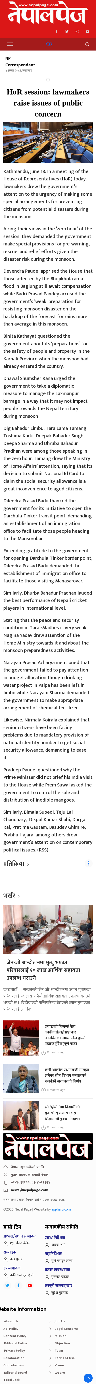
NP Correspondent (20, 62)
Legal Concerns (66, 1329)
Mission (61, 1336)
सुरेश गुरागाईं (59, 1293)
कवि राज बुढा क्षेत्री (21, 1275)
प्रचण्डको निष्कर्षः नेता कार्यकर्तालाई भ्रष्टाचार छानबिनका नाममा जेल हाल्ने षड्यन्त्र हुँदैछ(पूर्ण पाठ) (65, 1035)
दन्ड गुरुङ (16, 1259)
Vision (59, 1365)
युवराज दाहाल (60, 1277)
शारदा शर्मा (58, 1245)
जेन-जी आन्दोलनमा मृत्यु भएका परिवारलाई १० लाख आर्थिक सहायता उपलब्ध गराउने (43, 970)
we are (60, 1372)
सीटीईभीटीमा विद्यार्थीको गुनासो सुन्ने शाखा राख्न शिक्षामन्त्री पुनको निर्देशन (62, 1113)
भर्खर (9, 896)
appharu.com (61, 1209)
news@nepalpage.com (29, 1190)
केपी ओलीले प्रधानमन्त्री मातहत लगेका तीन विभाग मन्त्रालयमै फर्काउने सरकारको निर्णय (67, 1076)
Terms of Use (65, 1358)
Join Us (60, 1321)
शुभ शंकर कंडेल (20, 1243)
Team (59, 1350)
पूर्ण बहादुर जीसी (62, 1261)
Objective (62, 1343)
